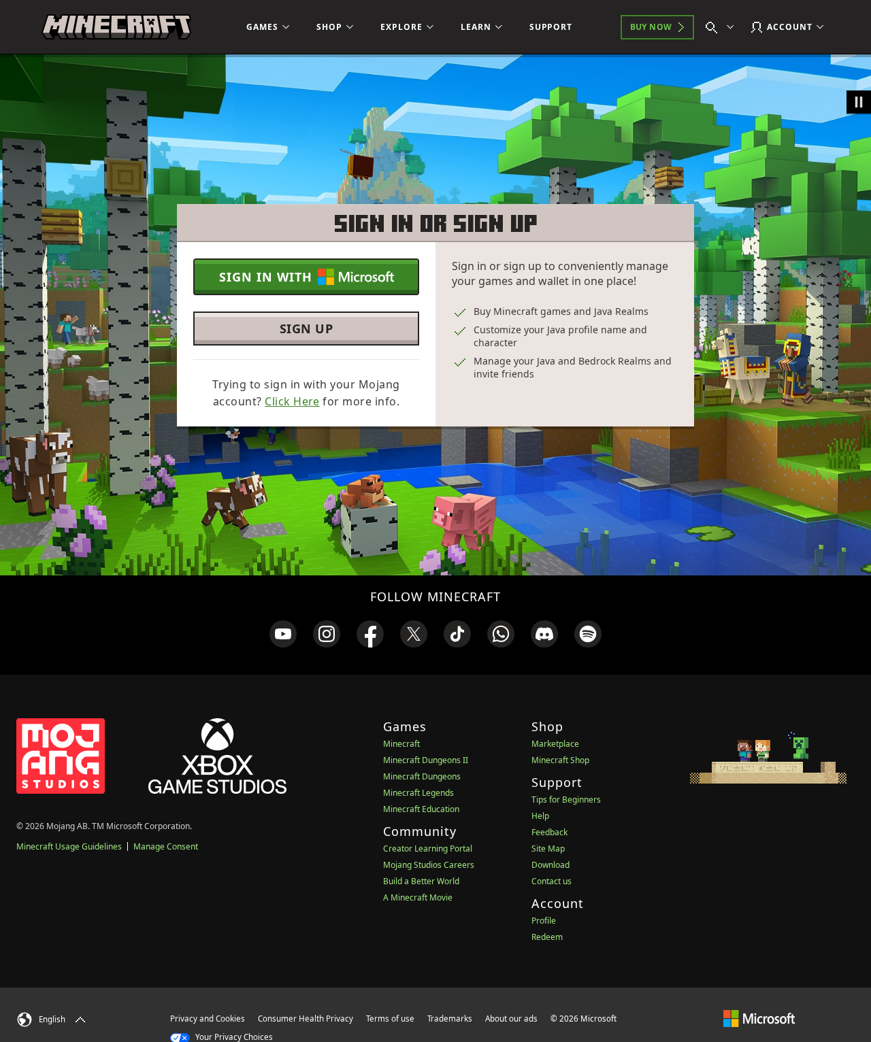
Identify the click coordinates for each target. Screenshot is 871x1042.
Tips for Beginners (566, 799)
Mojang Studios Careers (428, 865)
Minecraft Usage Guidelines (69, 846)
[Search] (722, 27)
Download (550, 865)
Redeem (547, 937)
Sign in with (265, 277)
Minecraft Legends (418, 793)
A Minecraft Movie (418, 897)
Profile (543, 920)
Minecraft (401, 744)
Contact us (551, 881)
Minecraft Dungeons (422, 776)
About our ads (511, 1018)
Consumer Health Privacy (305, 1018)
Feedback (549, 832)
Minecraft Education (421, 809)
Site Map (548, 848)
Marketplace (555, 744)
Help (540, 816)
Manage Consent (165, 846)
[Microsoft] (759, 1018)
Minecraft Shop (560, 760)
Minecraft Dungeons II (425, 760)
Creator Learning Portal (427, 848)
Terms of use (390, 1018)
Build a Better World (421, 881)
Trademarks (449, 1018)
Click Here (292, 401)
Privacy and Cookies (207, 1018)
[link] (283, 634)
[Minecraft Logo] (116, 27)
